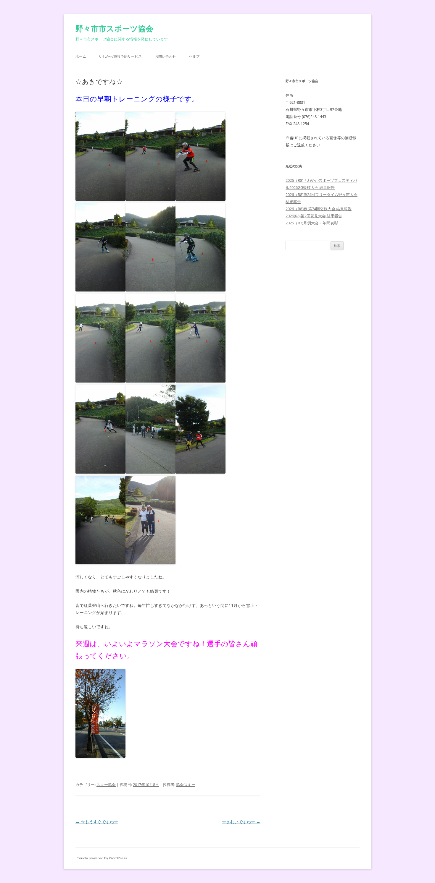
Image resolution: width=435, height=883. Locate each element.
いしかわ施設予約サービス (120, 56)
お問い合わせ (165, 56)
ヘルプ (194, 56)
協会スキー (185, 784)
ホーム (80, 56)
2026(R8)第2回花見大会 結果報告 (314, 215)
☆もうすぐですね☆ (96, 821)
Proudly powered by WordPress (101, 858)
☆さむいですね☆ (241, 821)
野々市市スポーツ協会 (114, 28)
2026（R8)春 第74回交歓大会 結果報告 (319, 208)
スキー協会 (106, 784)
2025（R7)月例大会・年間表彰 (312, 223)
